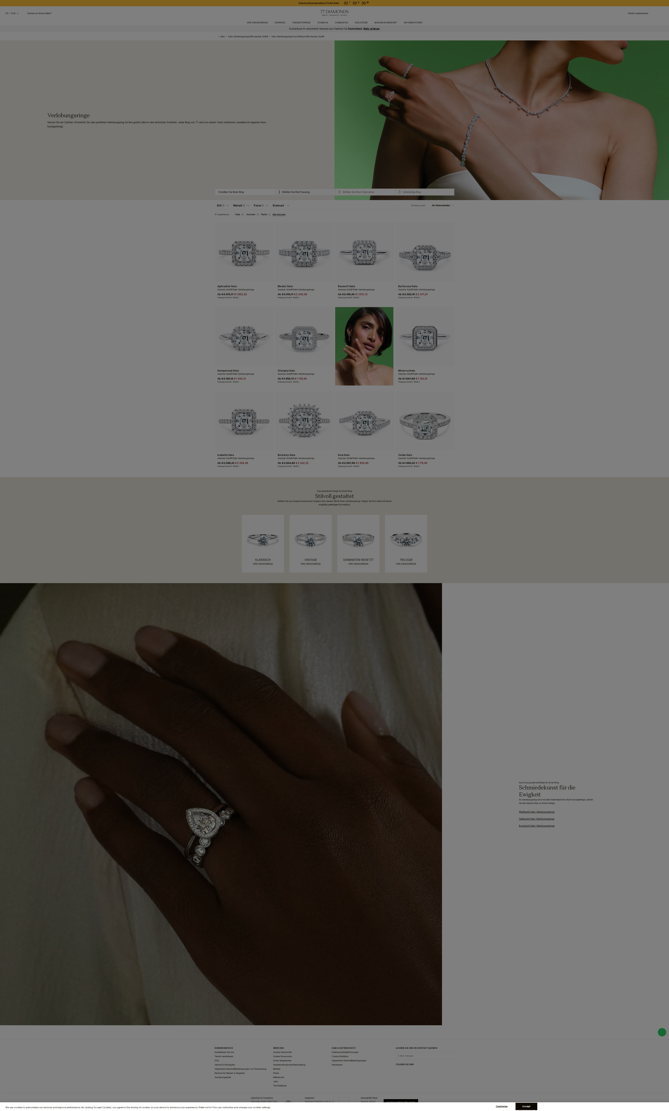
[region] (334, 1106)
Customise (501, 1106)
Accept (526, 1106)
